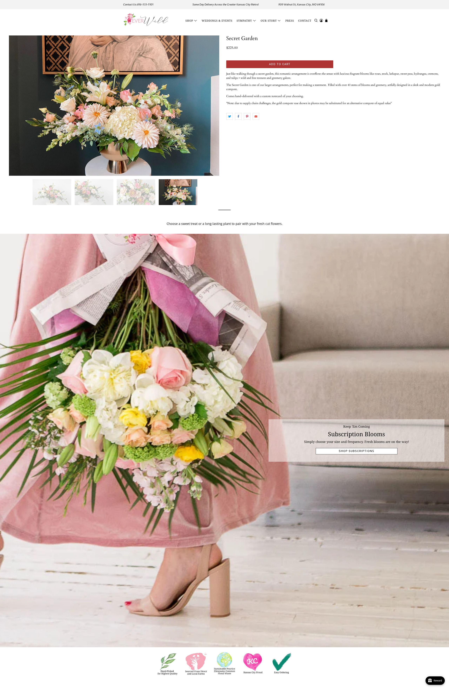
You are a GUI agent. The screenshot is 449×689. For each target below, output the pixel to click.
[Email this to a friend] (256, 116)
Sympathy (244, 20)
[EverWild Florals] (146, 20)
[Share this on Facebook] (238, 116)
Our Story (269, 20)
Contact (304, 20)
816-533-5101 (145, 4)
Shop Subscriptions (356, 451)
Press (289, 20)
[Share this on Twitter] (229, 116)
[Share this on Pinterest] (247, 116)
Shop (189, 20)
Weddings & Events (217, 20)
